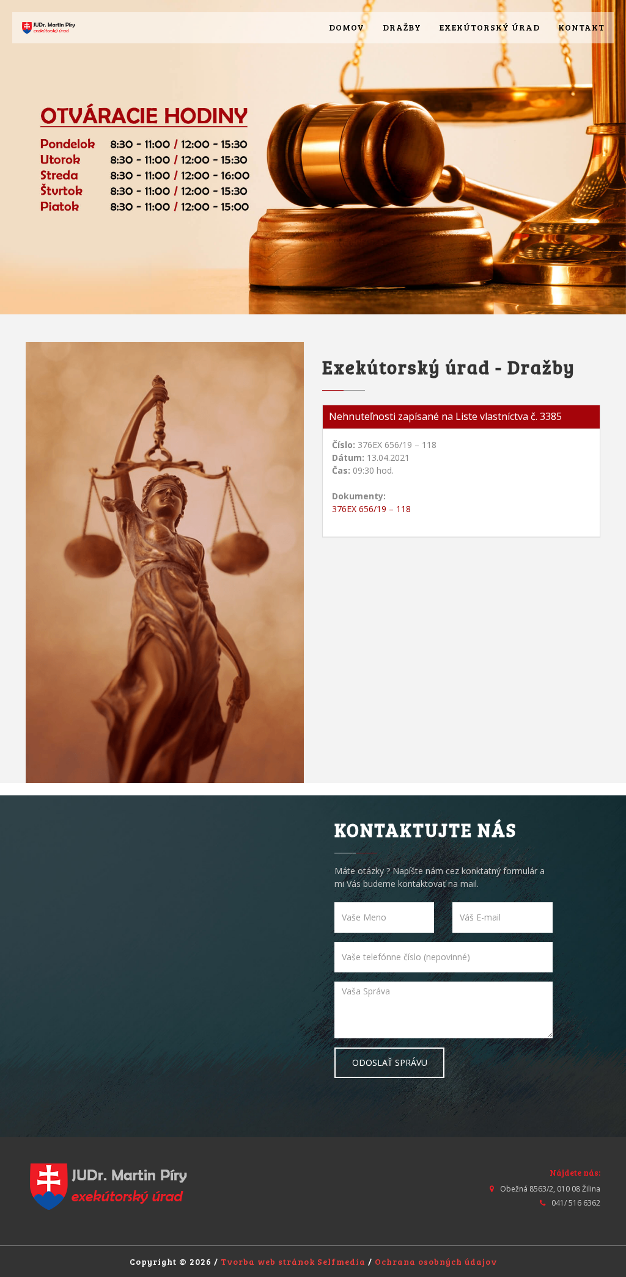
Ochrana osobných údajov (436, 1261)
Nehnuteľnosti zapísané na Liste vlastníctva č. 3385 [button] (445, 416)
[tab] (461, 417)
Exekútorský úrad (490, 27)
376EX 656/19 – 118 (371, 509)
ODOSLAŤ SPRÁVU (389, 1062)
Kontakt (581, 27)
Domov (346, 27)
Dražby (402, 27)
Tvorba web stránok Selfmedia (293, 1261)
